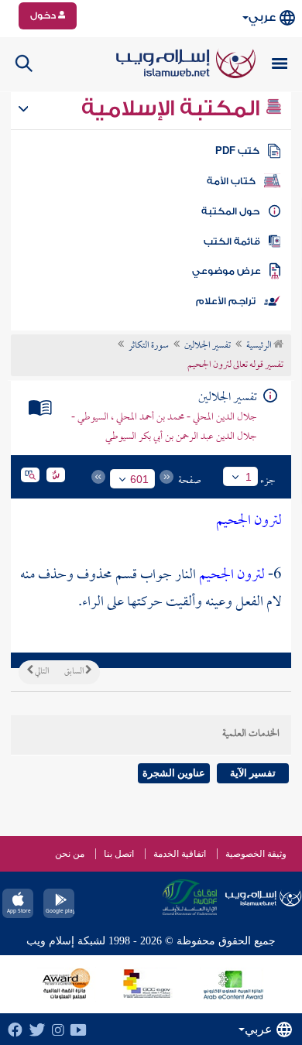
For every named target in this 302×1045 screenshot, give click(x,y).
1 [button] (248, 477)
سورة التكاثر (149, 346)
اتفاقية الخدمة (179, 853)
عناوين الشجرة (173, 773)
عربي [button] (262, 17)
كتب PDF (237, 151)
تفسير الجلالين (207, 346)
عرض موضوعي (226, 271)
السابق (74, 672)
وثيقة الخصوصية (256, 853)
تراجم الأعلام (226, 301)
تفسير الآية (253, 773)
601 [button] (139, 479)
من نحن (69, 853)
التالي (41, 672)
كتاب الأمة (231, 181)
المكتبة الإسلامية (173, 108)
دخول (44, 15)
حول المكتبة (230, 211)
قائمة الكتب (232, 241)
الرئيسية (259, 346)
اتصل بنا (119, 853)
